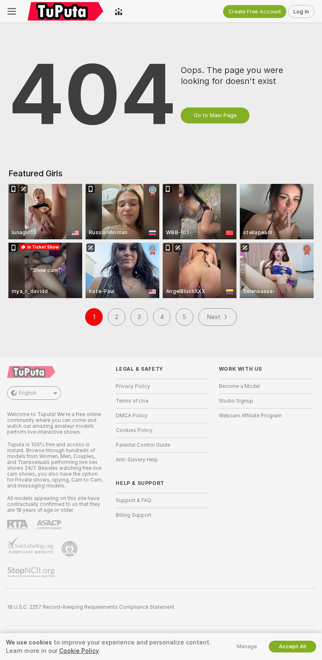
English (27, 393)
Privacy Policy (133, 386)
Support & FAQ (133, 500)
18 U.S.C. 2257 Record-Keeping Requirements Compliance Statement (90, 607)
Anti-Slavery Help (137, 460)
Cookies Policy (134, 430)
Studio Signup (236, 401)
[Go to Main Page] (65, 11)
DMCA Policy (132, 416)
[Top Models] (118, 11)
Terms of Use (132, 401)
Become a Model (239, 386)
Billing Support (133, 515)
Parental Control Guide (143, 445)
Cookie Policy (79, 650)
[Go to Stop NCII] (32, 572)
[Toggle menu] (11, 11)
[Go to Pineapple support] (70, 549)
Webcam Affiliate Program (250, 416)
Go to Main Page (215, 115)
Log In (301, 11)
